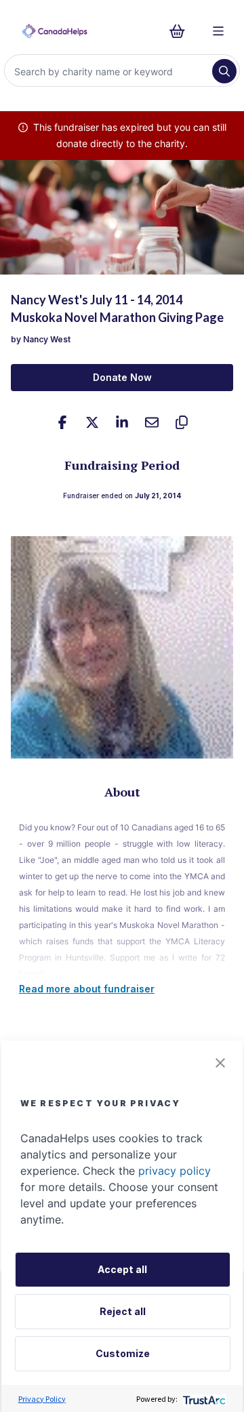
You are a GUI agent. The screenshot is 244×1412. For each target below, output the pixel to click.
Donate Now (122, 377)
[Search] (224, 71)
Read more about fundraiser (87, 988)
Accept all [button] (122, 1269)
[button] (220, 1062)
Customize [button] (123, 1353)
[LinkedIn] (122, 422)
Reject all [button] (123, 1311)
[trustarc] (203, 1399)
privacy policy (174, 1170)
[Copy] (181, 422)
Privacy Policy (42, 1399)
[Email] (152, 422)
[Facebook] (62, 422)
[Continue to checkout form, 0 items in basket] (181, 31)
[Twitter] (92, 422)
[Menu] (218, 31)
